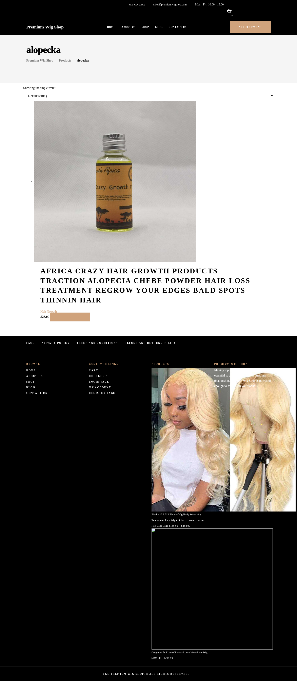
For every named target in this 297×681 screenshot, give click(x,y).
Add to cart (70, 317)
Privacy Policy (55, 343)
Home (111, 27)
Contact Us (178, 27)
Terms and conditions (97, 343)
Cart (93, 370)
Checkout (98, 376)
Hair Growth (48, 311)
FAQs (30, 343)
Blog (159, 27)
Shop (145, 27)
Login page (99, 381)
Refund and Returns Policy (150, 343)
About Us (128, 27)
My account (100, 387)
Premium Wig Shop (45, 26)
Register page (102, 393)
